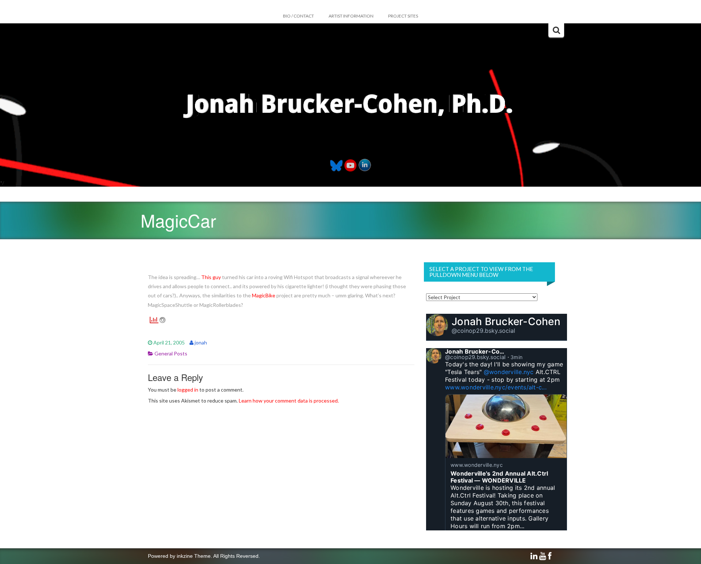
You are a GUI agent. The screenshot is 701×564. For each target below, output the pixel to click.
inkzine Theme (194, 556)
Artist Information (351, 16)
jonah (201, 342)
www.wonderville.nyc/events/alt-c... (496, 387)
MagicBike (263, 295)
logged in (187, 389)
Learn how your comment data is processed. (289, 400)
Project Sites (403, 16)
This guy (211, 277)
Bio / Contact (298, 16)
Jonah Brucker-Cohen (506, 321)
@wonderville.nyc (509, 372)
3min (516, 357)
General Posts (170, 353)
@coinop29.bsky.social (483, 330)
